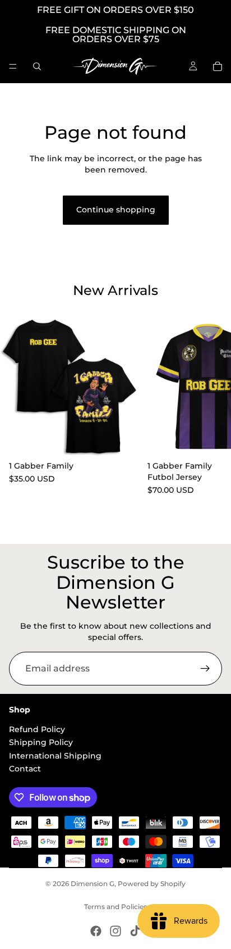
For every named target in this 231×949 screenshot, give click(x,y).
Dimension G (92, 883)
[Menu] (13, 66)
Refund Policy (37, 729)
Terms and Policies (115, 906)
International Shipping (55, 756)
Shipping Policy (41, 742)
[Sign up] (205, 668)
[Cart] (217, 66)
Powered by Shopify (152, 883)
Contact (25, 769)
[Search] (37, 66)
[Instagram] (115, 931)
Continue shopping (115, 210)
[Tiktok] (135, 931)
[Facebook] (96, 931)
